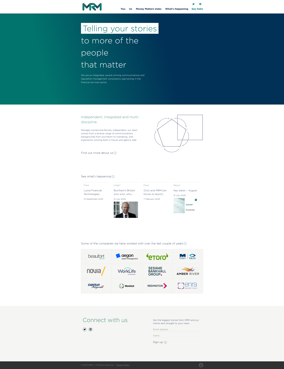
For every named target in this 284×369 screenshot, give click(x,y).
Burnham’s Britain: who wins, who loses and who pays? (124, 192)
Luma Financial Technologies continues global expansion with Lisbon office (94, 192)
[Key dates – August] (186, 205)
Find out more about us (97, 152)
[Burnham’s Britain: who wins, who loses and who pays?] (126, 210)
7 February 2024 (152, 199)
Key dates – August (185, 190)
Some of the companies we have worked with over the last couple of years (132, 243)
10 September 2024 (93, 199)
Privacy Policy (123, 365)
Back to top (201, 365)
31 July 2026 (120, 199)
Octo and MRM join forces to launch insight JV (155, 192)
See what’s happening (96, 176)
